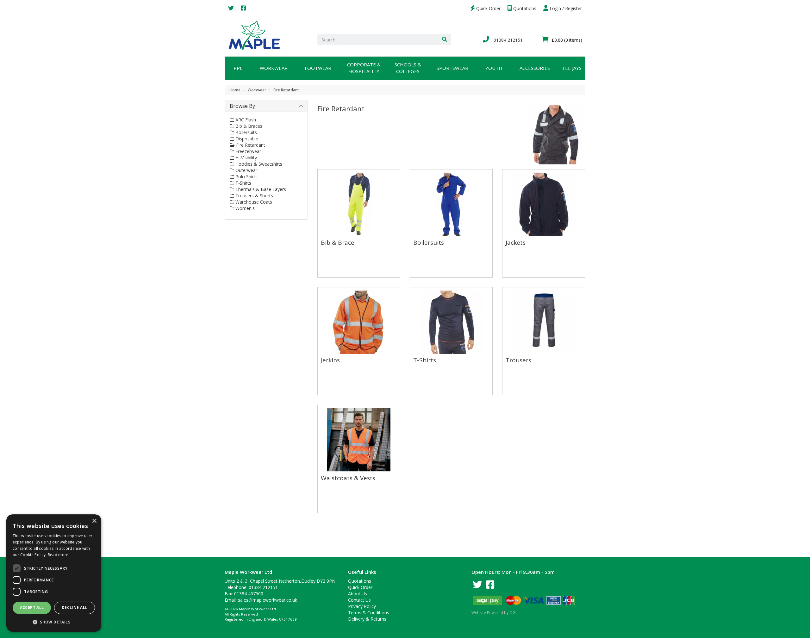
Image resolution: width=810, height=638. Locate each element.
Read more (58, 554)
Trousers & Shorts (253, 196)
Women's (244, 208)
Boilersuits (245, 132)
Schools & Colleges (408, 67)
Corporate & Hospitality (364, 67)
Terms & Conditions (368, 613)
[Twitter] (231, 8)
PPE (238, 68)
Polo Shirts (246, 177)
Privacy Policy (362, 606)
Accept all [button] (32, 607)
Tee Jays (572, 68)
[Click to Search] (444, 39)
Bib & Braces (248, 126)
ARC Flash (245, 120)
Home (234, 90)
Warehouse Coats (253, 202)
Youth (493, 68)
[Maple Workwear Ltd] (257, 35)
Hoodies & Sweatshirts (258, 164)
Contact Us (359, 600)
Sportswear (452, 68)
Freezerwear (247, 151)
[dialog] (53, 573)
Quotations (524, 8)
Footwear (318, 68)
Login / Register (565, 8)
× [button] (94, 521)
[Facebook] (243, 8)
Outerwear (245, 170)
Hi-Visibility (245, 158)
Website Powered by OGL (494, 612)
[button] (54, 621)
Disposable (246, 139)
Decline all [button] (74, 607)
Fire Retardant (286, 90)
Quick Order (488, 8)
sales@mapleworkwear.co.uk (267, 600)
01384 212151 (507, 40)
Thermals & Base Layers (260, 189)
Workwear (274, 68)
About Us (357, 594)
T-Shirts (242, 183)
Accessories (535, 68)
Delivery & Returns (367, 619)
